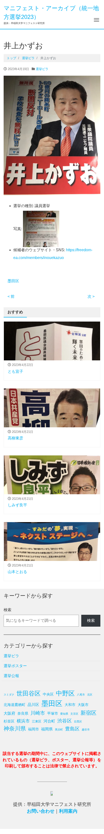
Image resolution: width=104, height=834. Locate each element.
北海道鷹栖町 (14, 705)
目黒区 (78, 721)
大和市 (70, 705)
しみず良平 (17, 505)
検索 (7, 610)
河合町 (49, 721)
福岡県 (47, 729)
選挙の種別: (23, 206)
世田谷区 (28, 693)
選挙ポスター (15, 666)
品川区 (33, 704)
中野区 (65, 693)
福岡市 (33, 729)
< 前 (11, 296)
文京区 (74, 713)
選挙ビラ (42, 69)
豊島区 (72, 728)
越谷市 (86, 729)
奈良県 (22, 713)
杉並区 (9, 721)
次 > (91, 296)
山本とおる (17, 572)
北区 (89, 694)
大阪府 (9, 713)
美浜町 (59, 729)
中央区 (48, 694)
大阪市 (83, 705)
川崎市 (37, 713)
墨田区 (13, 281)
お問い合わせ (40, 811)
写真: (17, 229)
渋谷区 (64, 720)
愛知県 (64, 713)
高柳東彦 (15, 438)
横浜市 (23, 721)
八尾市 (81, 694)
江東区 (36, 721)
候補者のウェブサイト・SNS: (39, 250)
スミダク (9, 694)
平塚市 (52, 713)
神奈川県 (15, 728)
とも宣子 (15, 371)
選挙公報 (11, 676)
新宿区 (89, 713)
